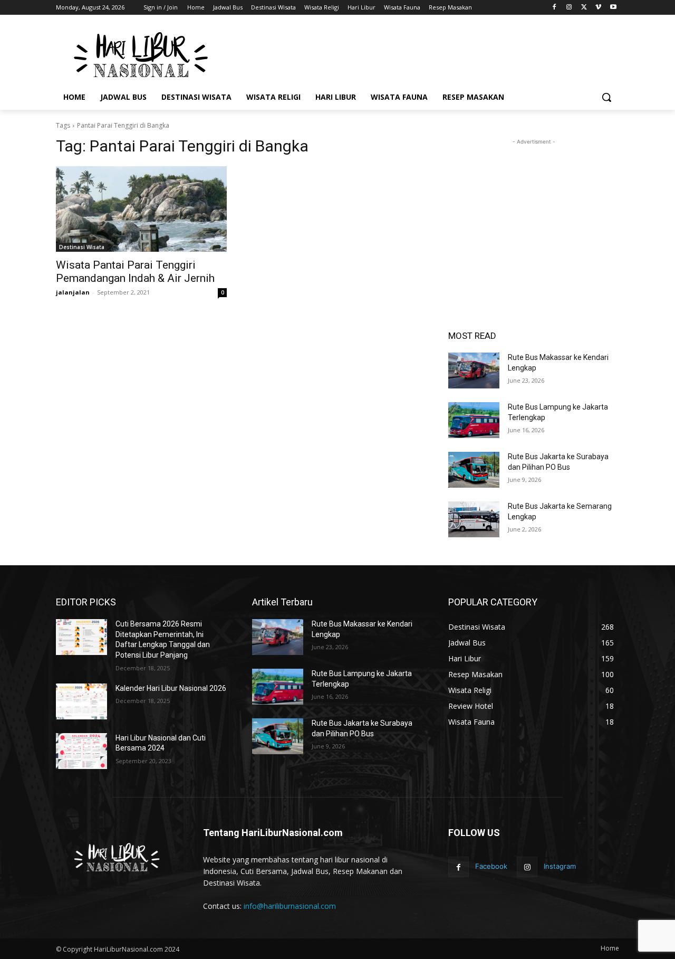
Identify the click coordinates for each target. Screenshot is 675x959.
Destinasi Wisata (81, 247)
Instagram (560, 866)
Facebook (491, 866)
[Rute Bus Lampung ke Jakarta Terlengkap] (473, 420)
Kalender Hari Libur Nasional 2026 (170, 688)
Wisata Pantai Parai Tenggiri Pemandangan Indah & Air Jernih (135, 271)
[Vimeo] (598, 8)
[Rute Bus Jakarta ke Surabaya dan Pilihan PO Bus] (473, 470)
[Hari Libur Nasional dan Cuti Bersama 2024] (81, 751)
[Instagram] (569, 8)
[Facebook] (554, 8)
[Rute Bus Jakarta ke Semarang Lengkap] (473, 519)
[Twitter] (584, 8)
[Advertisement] (417, 53)
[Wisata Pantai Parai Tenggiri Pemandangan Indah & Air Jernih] (141, 209)
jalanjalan (73, 292)
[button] (606, 97)
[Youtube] (613, 8)
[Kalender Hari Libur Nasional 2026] (81, 701)
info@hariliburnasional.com (290, 906)
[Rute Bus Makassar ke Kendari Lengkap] (473, 370)
